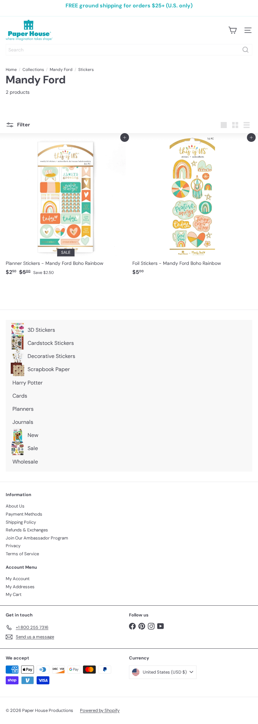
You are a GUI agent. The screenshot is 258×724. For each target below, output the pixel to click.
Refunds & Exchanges (27, 530)
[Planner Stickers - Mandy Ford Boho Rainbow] (66, 207)
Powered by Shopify (100, 710)
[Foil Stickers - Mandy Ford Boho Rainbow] (192, 207)
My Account (18, 578)
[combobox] (129, 49)
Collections (33, 69)
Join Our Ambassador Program (37, 538)
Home (11, 69)
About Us (15, 506)
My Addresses (20, 587)
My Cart (14, 594)
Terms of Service (22, 554)
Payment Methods (24, 514)
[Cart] (232, 30)
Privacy (13, 546)
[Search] (245, 49)
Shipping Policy (21, 522)
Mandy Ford (61, 69)
